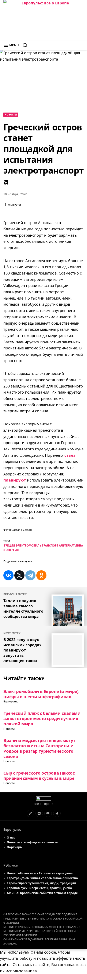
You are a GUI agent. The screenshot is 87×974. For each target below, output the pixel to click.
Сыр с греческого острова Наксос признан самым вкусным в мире (39, 775)
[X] (19, 575)
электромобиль (28, 545)
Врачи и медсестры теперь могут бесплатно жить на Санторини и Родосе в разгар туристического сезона (39, 748)
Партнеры (15, 847)
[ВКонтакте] (8, 575)
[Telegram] (30, 575)
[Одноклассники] (41, 575)
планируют (14, 480)
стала (70, 455)
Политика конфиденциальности (32, 842)
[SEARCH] (23, 45)
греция (9, 545)
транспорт (50, 545)
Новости (11, 114)
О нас (11, 837)
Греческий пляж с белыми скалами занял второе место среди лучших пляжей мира (41, 718)
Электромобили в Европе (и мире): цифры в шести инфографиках (41, 693)
